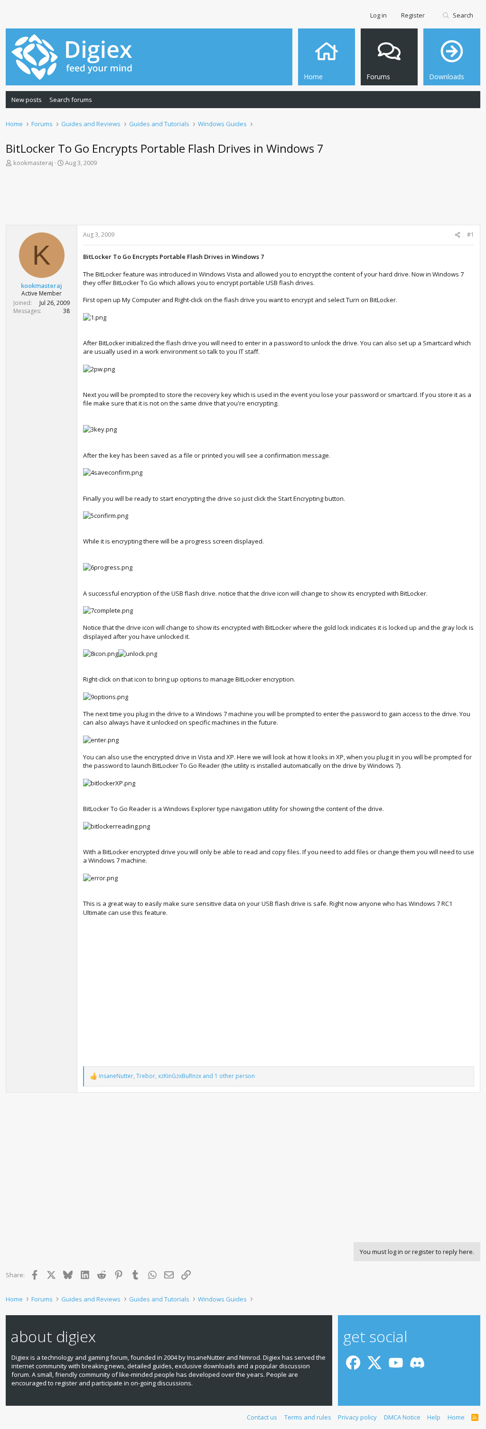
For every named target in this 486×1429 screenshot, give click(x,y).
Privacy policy (357, 1417)
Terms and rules (307, 1417)
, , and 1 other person (177, 1076)
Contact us (262, 1417)
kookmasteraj (33, 162)
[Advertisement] (243, 198)
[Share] (457, 235)
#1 (470, 234)
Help (433, 1417)
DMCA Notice (402, 1417)
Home (456, 1417)
